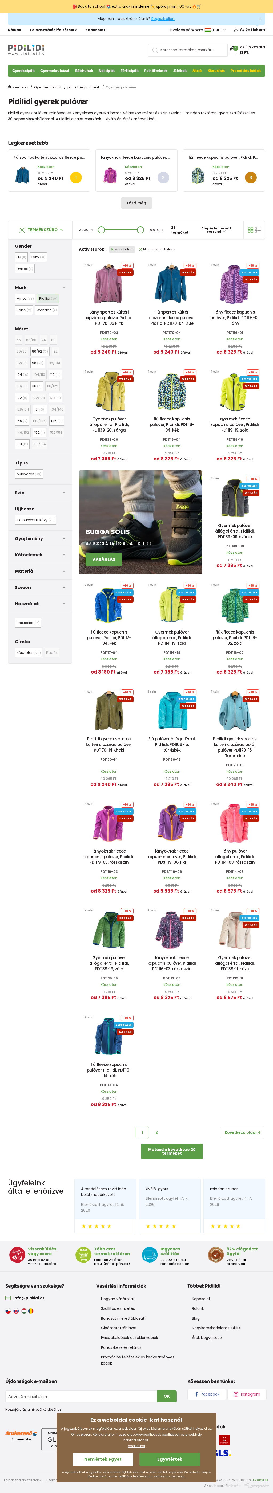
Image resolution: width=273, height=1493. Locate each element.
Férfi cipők (130, 71)
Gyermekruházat (54, 71)
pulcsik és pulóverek (83, 87)
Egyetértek (169, 1459)
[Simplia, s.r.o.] (256, 1485)
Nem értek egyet (103, 1459)
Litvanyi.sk (260, 1480)
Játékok (180, 71)
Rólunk (14, 30)
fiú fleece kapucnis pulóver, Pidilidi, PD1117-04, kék (109, 637)
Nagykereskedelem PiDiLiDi (216, 1328)
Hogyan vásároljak (118, 1299)
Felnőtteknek (155, 71)
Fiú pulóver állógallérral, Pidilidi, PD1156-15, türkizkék (171, 744)
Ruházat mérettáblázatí (123, 1318)
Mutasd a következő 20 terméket (172, 1151)
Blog (196, 1318)
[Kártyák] (251, 230)
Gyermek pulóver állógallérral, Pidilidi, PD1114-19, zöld (171, 637)
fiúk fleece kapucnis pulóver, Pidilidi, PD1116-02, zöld (235, 637)
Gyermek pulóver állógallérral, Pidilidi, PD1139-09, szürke (234, 531)
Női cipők (107, 71)
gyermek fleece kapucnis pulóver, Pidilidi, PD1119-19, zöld (234, 424)
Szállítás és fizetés (118, 1308)
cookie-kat (136, 1446)
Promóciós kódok (246, 71)
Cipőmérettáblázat (119, 1328)
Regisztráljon (163, 18)
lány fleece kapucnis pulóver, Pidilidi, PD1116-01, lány (234, 317)
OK (167, 1396)
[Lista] (258, 230)
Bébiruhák (84, 71)
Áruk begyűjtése (207, 1337)
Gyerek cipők (23, 71)
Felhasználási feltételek (53, 30)
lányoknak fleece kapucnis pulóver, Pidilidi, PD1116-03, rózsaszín (171, 963)
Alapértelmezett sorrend (216, 230)
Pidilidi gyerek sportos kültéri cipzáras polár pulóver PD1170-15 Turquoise (234, 747)
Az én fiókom (252, 29)
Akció (197, 71)
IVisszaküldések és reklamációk (129, 1337)
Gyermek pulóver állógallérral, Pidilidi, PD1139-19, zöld (109, 963)
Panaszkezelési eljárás (121, 1347)
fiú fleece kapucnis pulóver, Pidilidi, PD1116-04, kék (172, 424)
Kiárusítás (216, 71)
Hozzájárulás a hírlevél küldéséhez (33, 1409)
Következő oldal (240, 1132)
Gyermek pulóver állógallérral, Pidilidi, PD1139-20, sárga (109, 424)
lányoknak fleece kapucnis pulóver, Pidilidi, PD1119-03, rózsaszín (159, 157)
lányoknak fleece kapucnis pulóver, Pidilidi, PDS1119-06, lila (171, 856)
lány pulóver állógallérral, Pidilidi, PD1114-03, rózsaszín (235, 856)
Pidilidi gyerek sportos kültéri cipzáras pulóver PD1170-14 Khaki (109, 744)
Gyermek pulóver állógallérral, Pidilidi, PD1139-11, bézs (234, 963)
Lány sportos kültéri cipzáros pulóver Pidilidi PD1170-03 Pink (109, 317)
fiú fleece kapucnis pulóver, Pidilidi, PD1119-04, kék (109, 1070)
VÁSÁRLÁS (103, 559)
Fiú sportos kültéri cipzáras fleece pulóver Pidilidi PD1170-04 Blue (73, 157)
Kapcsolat (95, 30)
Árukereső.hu (21, 1439)
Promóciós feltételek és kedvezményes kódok (137, 1360)
